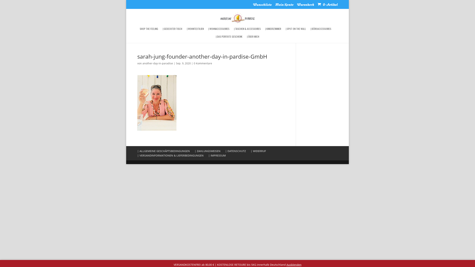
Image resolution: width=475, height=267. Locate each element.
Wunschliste (262, 5)
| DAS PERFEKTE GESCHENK (229, 36)
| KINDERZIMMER (273, 29)
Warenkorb (305, 5)
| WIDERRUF (258, 151)
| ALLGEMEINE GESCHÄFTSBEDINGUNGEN (163, 151)
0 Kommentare (203, 63)
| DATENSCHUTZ (235, 151)
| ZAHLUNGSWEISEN (207, 151)
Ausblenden (294, 264)
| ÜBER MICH (253, 36)
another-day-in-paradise (157, 63)
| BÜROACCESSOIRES (321, 29)
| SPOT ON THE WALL (296, 29)
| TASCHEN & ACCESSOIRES (247, 29)
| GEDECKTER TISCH (172, 29)
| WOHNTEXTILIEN (195, 29)
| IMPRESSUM (217, 155)
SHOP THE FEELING (149, 29)
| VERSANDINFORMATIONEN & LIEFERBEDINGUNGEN (170, 155)
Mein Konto (284, 5)
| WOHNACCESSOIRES (218, 29)
